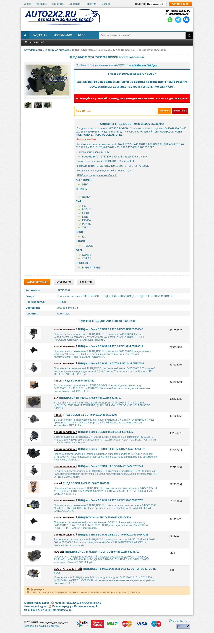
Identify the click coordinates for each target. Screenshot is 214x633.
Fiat (148, 65)
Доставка (74, 4)
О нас (27, 4)
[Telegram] (178, 22)
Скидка (106, 4)
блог (81, 35)
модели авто (63, 35)
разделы (39, 35)
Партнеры (53, 626)
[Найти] (189, 35)
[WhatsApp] (170, 22)
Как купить (58, 4)
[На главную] (62, 16)
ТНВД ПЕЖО (143, 296)
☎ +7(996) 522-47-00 (177, 11)
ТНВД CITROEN (163, 296)
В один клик (180, 111)
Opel (154, 65)
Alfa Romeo (139, 65)
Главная (29, 626)
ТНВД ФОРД (127, 296)
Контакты (41, 4)
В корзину (164, 111)
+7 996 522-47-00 (37, 610)
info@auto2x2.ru (178, 14)
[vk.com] (186, 22)
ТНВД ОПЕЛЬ (109, 296)
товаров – (36, 42)
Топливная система (68, 296)
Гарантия (91, 4)
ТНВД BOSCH (90, 296)
